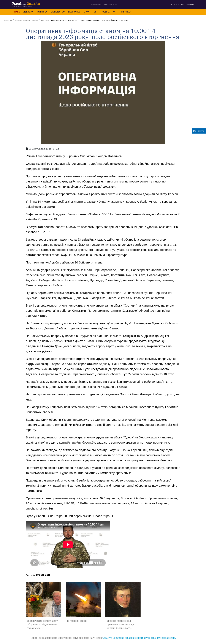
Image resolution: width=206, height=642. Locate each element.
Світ (96, 12)
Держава (28, 12)
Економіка (74, 12)
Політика (42, 12)
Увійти (171, 4)
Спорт (87, 12)
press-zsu (43, 574)
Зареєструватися (186, 4)
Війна (17, 12)
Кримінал (126, 12)
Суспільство (58, 12)
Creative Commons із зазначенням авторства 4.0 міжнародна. (139, 637)
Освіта (106, 12)
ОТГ (115, 12)
